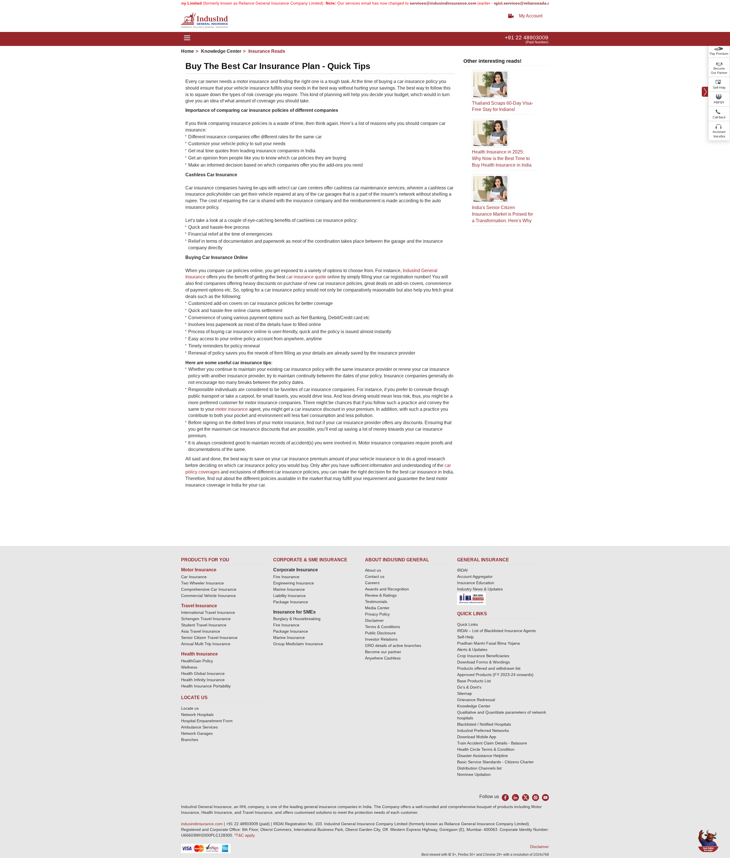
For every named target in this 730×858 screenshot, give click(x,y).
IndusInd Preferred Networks (483, 730)
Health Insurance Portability (206, 686)
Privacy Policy (377, 614)
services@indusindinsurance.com (421, 3)
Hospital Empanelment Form (207, 721)
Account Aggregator (475, 576)
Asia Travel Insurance (200, 631)
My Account (530, 15)
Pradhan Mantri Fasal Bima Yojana (488, 643)
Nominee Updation (474, 774)
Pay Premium (719, 53)
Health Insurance (199, 653)
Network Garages (197, 733)
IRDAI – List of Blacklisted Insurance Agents (496, 630)
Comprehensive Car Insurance (208, 589)
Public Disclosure (380, 633)
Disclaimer (374, 620)
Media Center (377, 608)
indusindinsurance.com (202, 823)
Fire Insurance (286, 576)
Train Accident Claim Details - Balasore (492, 743)
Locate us (190, 708)
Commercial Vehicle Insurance (208, 595)
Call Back (719, 117)
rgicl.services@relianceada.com (503, 3)
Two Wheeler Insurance (202, 583)
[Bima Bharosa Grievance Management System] (471, 598)
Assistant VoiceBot (719, 134)
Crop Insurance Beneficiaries (483, 655)
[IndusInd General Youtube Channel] (545, 797)
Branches (189, 739)
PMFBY (719, 102)
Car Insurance (194, 576)
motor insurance (231, 409)
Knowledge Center (220, 51)
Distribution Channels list (479, 768)
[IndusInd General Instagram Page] (535, 797)
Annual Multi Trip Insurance (205, 644)
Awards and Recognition (387, 589)
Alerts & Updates (472, 649)
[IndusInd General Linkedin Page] (515, 797)
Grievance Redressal (476, 699)
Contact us (374, 576)
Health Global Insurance (203, 673)
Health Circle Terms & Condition (485, 749)
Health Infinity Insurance (203, 679)
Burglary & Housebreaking (297, 618)
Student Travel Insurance (203, 625)
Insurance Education (475, 582)
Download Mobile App (476, 736)
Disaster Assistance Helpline (482, 755)
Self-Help (719, 87)
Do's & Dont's (469, 687)
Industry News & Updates (480, 589)
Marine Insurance (289, 589)
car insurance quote (306, 276)
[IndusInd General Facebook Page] (505, 797)
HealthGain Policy (197, 661)
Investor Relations (381, 639)
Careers (372, 582)
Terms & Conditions (382, 626)
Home (187, 51)
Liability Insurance (289, 595)
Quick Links (467, 624)
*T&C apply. (245, 835)
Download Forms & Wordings (483, 662)
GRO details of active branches (393, 645)
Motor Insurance (198, 569)
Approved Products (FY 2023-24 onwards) (495, 674)
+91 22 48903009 (526, 38)
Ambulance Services (199, 727)
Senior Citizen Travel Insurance (209, 637)
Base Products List (474, 681)
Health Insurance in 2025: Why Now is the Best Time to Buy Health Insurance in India (502, 158)
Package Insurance (290, 602)
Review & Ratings (381, 595)
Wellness (189, 667)
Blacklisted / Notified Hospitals (484, 724)
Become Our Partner (719, 71)
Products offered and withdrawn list (488, 668)
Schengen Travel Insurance (206, 618)
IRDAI (462, 570)
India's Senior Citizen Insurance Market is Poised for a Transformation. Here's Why (502, 214)
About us (373, 570)
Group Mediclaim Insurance (298, 644)
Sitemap (464, 693)
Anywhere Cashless (383, 658)
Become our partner (383, 651)
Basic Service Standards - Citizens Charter (495, 762)
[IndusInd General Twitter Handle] (525, 797)
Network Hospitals (197, 714)
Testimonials (376, 601)
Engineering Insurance (293, 583)
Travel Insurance (199, 605)
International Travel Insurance (208, 612)
